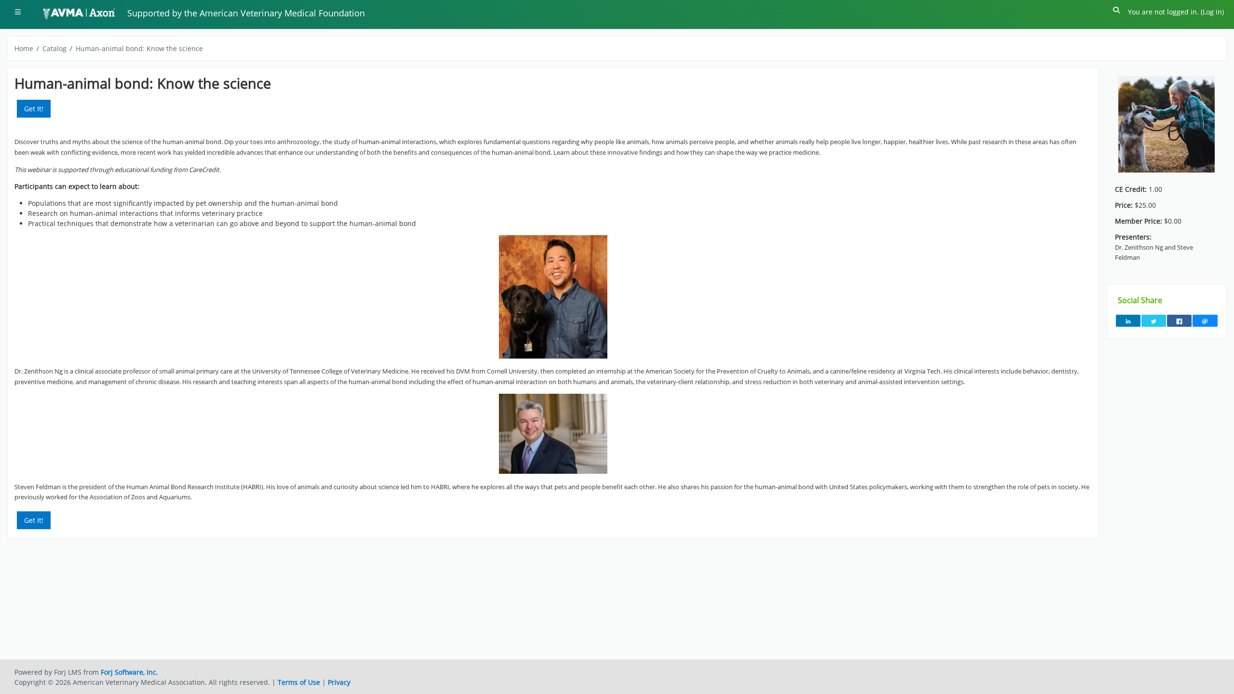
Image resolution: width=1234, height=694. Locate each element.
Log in (1212, 11)
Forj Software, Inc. (129, 672)
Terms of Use (299, 682)
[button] (1117, 11)
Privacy (339, 682)
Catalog (54, 48)
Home (23, 48)
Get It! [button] (33, 108)
